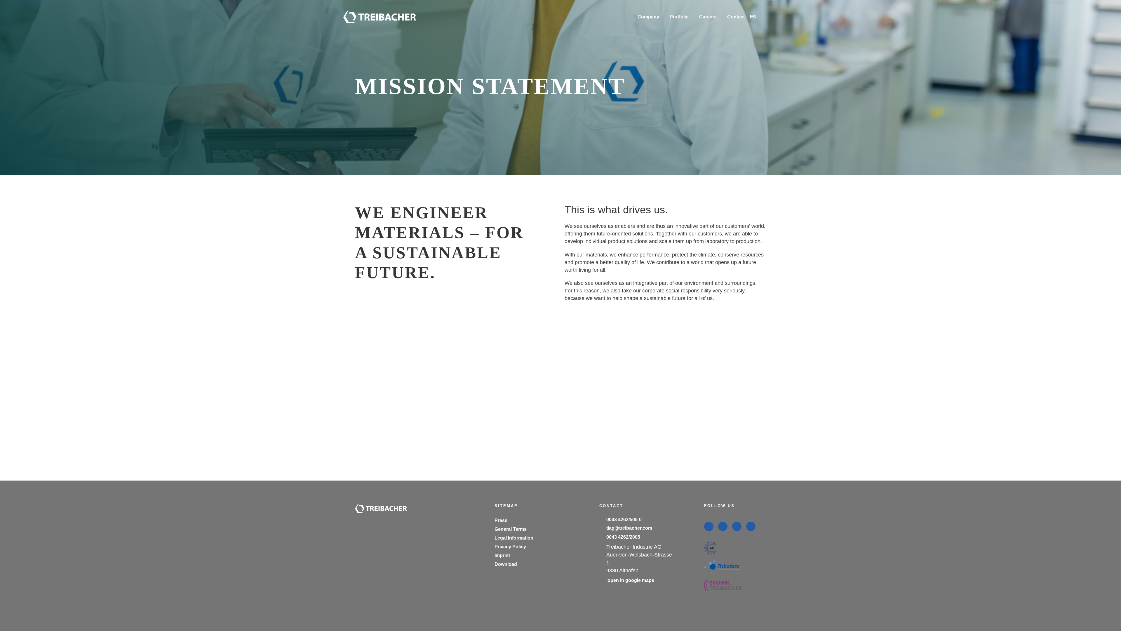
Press (501, 520)
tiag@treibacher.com (629, 528)
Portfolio (679, 16)
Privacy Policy (510, 546)
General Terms (511, 529)
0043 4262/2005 (623, 537)
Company (648, 16)
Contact (736, 16)
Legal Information (514, 537)
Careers (708, 16)
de (752, 41)
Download (506, 564)
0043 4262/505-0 (624, 519)
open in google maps (631, 580)
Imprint (502, 555)
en (752, 27)
